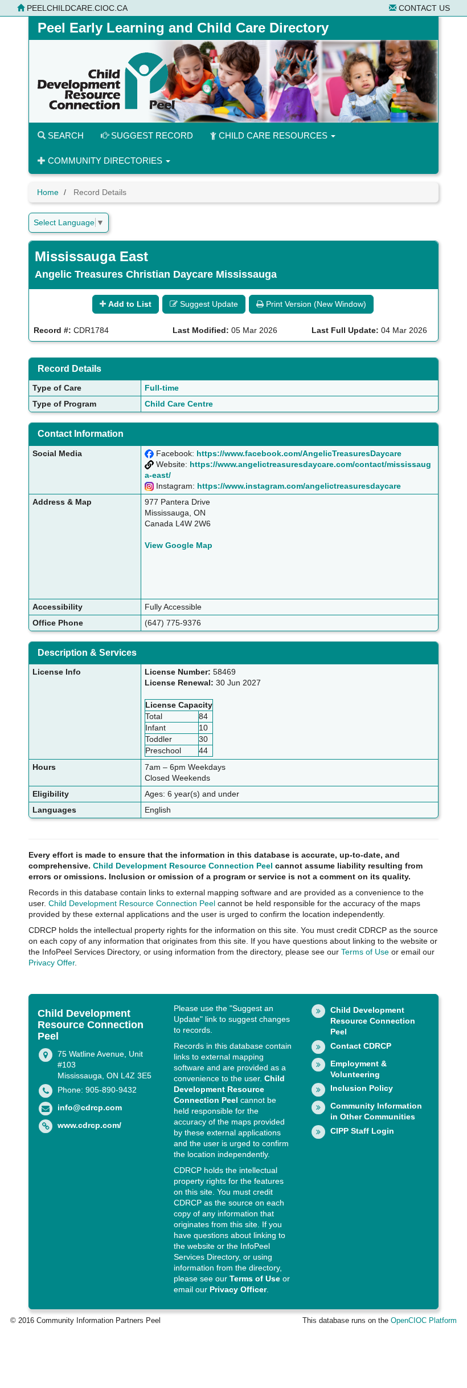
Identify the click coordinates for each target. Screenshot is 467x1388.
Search (65, 135)
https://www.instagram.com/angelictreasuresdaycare (299, 485)
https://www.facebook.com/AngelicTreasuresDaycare (299, 453)
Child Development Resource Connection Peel (183, 865)
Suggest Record (151, 135)
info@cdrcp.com (90, 1107)
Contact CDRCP (360, 1045)
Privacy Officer (238, 1289)
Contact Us (423, 8)
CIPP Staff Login (362, 1130)
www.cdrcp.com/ (89, 1125)
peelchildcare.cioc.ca (76, 8)
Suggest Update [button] (208, 304)
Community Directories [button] (105, 160)
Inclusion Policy (361, 1088)
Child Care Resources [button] (273, 135)
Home (48, 192)
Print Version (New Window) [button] (315, 304)
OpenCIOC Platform (424, 1321)
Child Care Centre (179, 403)
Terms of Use (365, 951)
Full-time (162, 387)
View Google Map (178, 545)
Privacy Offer (51, 962)
